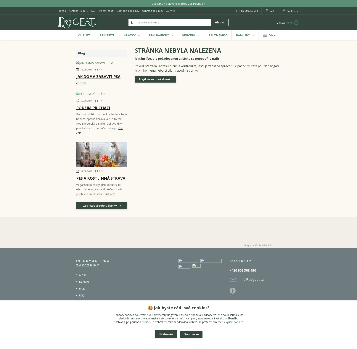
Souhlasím (191, 334)
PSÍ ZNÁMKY (217, 35)
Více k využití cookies (230, 322)
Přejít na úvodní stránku (155, 79)
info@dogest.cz (251, 279)
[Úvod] (80, 22)
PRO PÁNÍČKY (159, 35)
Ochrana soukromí (152, 10)
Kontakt (73, 10)
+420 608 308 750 (248, 10)
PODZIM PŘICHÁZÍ (93, 107)
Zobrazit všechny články (100, 205)
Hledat (219, 22)
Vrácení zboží (106, 10)
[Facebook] (234, 292)
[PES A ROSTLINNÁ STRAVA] (101, 155)
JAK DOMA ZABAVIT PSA (98, 76)
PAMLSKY (243, 35)
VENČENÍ (188, 35)
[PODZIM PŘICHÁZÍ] (90, 95)
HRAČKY (129, 35)
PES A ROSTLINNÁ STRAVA (100, 178)
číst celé (81, 83)
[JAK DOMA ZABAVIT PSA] (94, 63)
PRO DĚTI (107, 35)
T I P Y (98, 69)
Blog (83, 10)
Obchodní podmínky (128, 10)
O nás (62, 10)
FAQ (93, 10)
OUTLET (84, 35)
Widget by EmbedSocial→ (258, 245)
